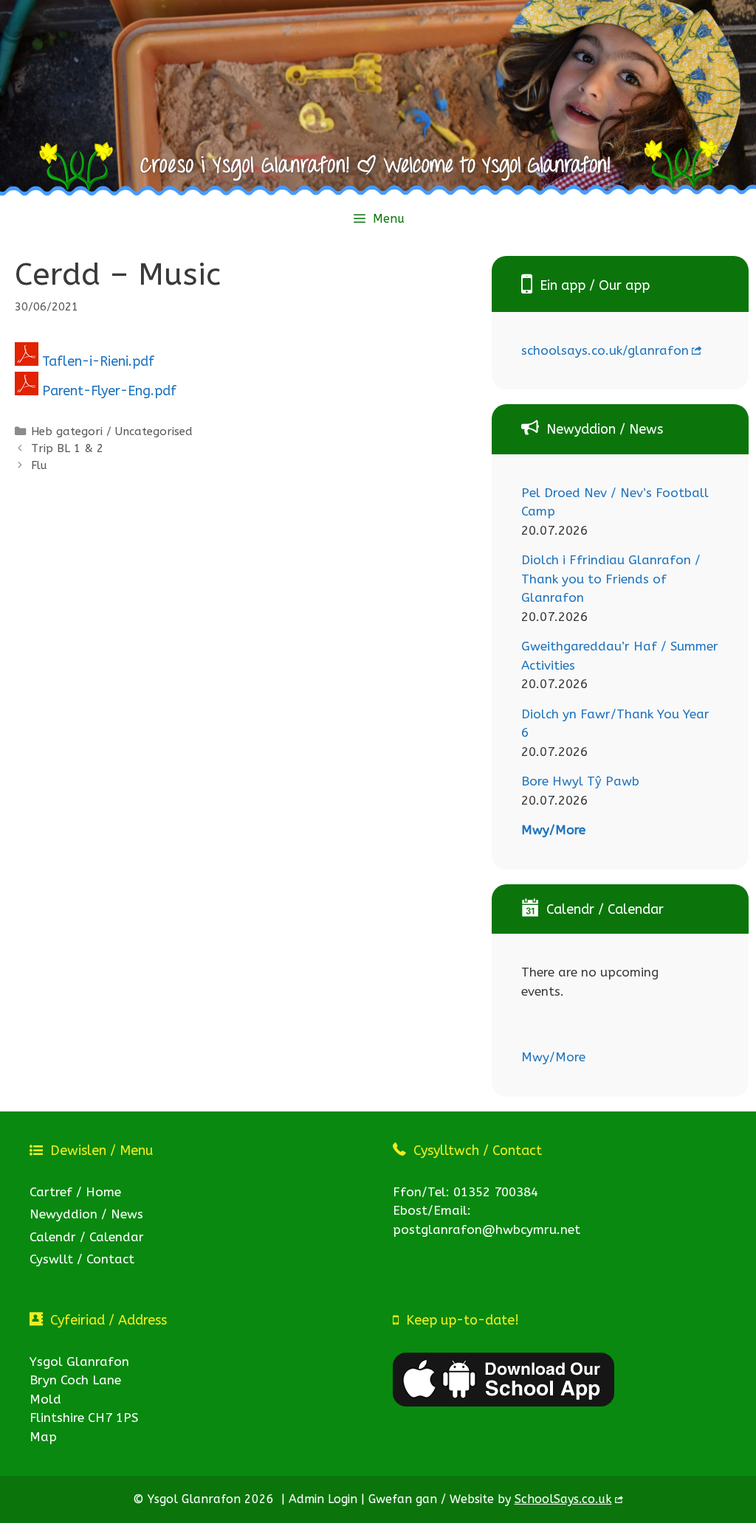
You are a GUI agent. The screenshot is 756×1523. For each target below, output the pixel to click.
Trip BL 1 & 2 (67, 448)
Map (43, 1436)
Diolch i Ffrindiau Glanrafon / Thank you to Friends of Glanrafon (611, 578)
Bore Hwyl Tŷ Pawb (580, 781)
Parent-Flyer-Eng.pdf (109, 391)
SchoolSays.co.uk (563, 1499)
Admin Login (323, 1499)
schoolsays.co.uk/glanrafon (605, 350)
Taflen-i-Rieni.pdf (98, 361)
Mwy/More (553, 829)
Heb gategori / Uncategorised (112, 431)
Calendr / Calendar (87, 1236)
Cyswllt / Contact (82, 1259)
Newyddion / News (86, 1214)
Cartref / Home (75, 1191)
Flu (39, 465)
